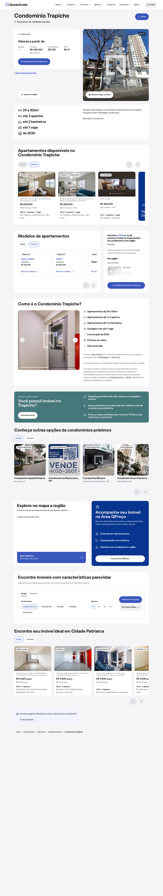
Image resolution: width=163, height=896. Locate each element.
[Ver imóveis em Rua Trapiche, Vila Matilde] (25, 73)
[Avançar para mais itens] (75, 340)
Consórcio (111, 5)
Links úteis (123, 5)
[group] (36, 196)
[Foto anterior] (22, 184)
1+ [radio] (93, 607)
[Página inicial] (17, 4)
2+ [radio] (99, 607)
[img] (30, 460)
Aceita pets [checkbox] (27, 612)
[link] (130, 599)
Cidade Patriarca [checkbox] (30, 607)
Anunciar (84, 5)
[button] (36, 196)
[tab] (24, 593)
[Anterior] (129, 164)
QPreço (97, 5)
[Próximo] (137, 164)
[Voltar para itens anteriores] (22, 340)
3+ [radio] (105, 607)
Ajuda (136, 5)
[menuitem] (59, 5)
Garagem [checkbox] (73, 607)
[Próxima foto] (51, 184)
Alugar (58, 5)
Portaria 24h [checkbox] (47, 607)
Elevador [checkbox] (60, 607)
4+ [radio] (111, 607)
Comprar (70, 5)
